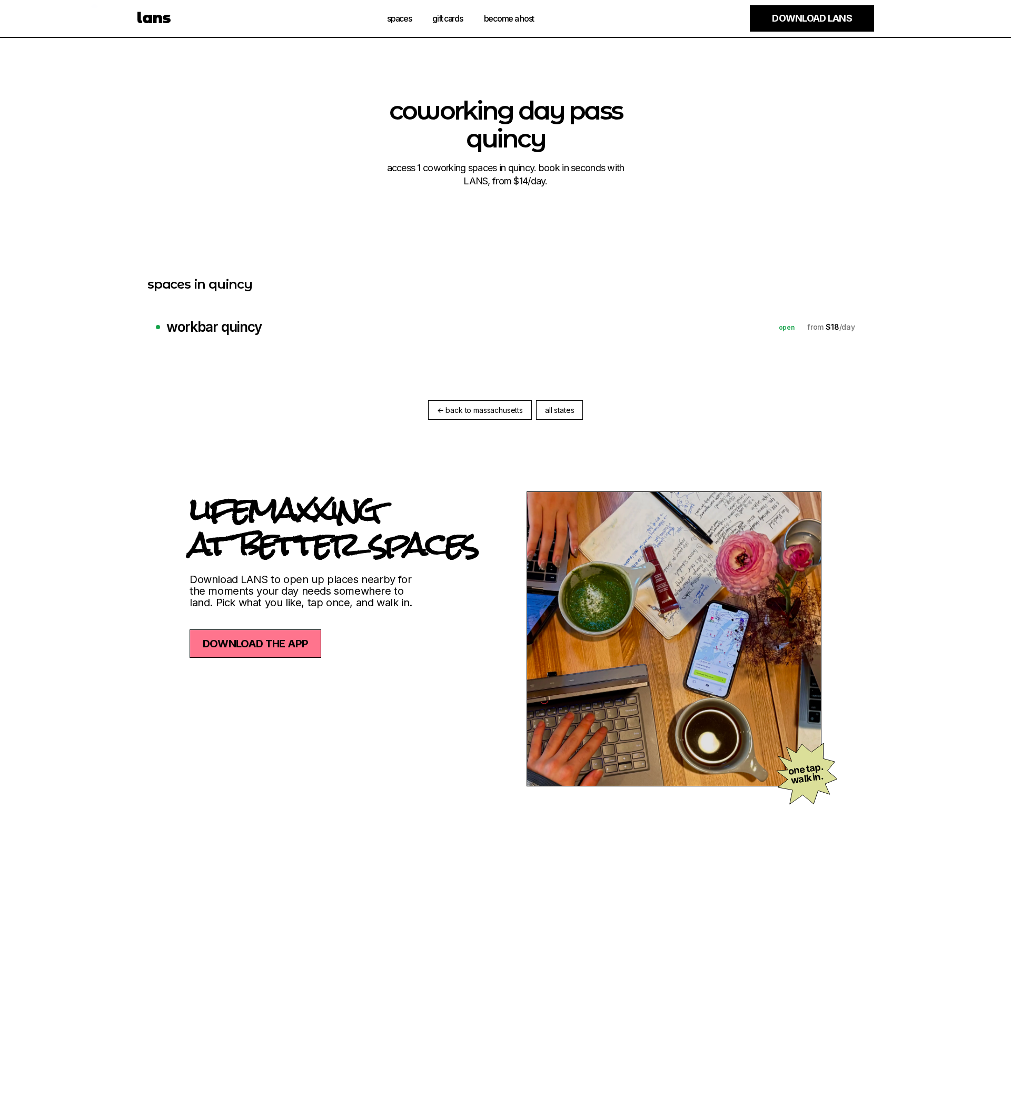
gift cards (447, 18)
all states (559, 410)
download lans (812, 18)
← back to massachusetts (480, 410)
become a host (509, 18)
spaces (399, 18)
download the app (255, 643)
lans (154, 18)
